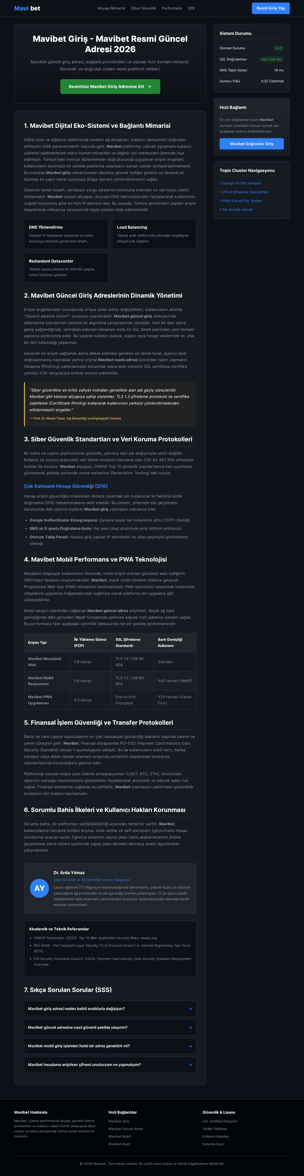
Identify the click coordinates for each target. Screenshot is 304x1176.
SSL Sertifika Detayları (220, 1121)
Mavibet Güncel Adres (126, 1129)
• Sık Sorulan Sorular (236, 210)
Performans (172, 8)
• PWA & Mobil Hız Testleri (241, 201)
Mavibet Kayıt (119, 1144)
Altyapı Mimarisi (111, 8)
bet (27, 8)
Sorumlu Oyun (213, 1144)
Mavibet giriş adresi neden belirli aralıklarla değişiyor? (76, 1008)
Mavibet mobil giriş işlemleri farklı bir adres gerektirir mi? (79, 1045)
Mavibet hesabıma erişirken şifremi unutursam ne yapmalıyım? (84, 1064)
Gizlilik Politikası (215, 1129)
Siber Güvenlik (143, 8)
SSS (191, 8)
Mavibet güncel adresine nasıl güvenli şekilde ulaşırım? (78, 1027)
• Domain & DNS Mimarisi (240, 183)
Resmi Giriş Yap (271, 8)
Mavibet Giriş (119, 1121)
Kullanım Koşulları (216, 1136)
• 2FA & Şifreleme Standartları (244, 192)
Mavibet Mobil (120, 1136)
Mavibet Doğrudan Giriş (252, 143)
